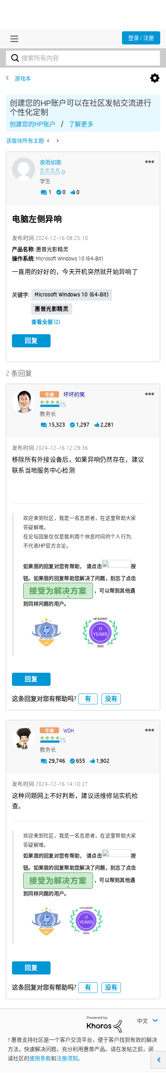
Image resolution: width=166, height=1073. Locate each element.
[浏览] (12, 38)
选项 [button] (155, 78)
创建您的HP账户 (33, 124)
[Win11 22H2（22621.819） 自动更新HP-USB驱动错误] (57, 141)
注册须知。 (69, 1058)
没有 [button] (111, 699)
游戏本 (23, 78)
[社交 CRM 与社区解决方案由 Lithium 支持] (104, 1023)
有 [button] (88, 699)
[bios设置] (49, 141)
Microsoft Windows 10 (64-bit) (71, 294)
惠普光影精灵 (52, 308)
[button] (149, 161)
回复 (31, 341)
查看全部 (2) (45, 321)
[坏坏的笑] (23, 401)
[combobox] (83, 58)
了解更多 (81, 124)
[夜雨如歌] (23, 169)
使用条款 (40, 1058)
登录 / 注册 (141, 37)
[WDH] (23, 737)
